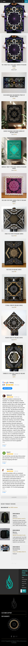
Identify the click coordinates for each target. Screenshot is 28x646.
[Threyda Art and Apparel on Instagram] (14, 636)
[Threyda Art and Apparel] (14, 1)
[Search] (22, 1)
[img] (4, 507)
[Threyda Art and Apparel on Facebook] (11, 636)
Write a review (7, 388)
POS (18, 641)
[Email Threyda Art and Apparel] (16, 636)
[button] (13, 564)
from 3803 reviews (13, 507)
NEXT (24, 590)
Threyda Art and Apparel (10, 641)
